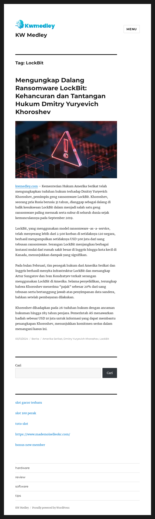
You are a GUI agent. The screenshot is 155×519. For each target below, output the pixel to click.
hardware (22, 468)
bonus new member (30, 445)
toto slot (21, 424)
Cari (18, 365)
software (21, 486)
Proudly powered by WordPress (51, 507)
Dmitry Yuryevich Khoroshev (81, 338)
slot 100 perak (25, 413)
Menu (131, 29)
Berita (35, 338)
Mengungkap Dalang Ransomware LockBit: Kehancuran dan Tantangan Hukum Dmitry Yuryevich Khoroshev (60, 96)
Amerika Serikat (52, 338)
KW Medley (31, 35)
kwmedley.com (26, 186)
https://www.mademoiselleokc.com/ (42, 434)
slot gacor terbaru (28, 402)
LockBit (104, 338)
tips (18, 495)
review (20, 477)
